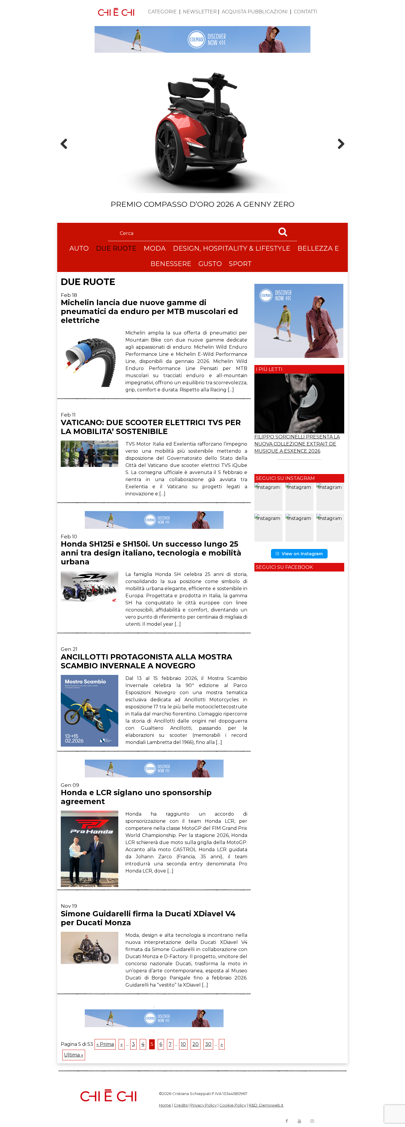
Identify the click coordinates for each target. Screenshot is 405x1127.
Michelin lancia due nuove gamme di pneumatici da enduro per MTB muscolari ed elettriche (149, 311)
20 (195, 1044)
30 (208, 1044)
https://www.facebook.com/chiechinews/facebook (286, 1121)
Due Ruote (116, 248)
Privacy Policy (203, 1105)
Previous (65, 154)
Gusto (210, 264)
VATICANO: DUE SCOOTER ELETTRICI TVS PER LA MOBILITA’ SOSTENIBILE (151, 427)
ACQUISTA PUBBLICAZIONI (255, 12)
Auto (79, 248)
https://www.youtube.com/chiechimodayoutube (299, 1121)
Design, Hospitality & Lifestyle (231, 248)
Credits (181, 1105)
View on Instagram (302, 553)
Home (165, 1105)
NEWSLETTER (200, 12)
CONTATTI (305, 12)
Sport (240, 264)
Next (339, 154)
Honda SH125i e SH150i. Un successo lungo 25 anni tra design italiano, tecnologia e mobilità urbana (151, 553)
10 (183, 1044)
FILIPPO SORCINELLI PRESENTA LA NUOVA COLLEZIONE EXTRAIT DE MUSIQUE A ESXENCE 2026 (297, 444)
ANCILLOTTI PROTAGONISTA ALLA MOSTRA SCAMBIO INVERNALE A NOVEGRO (146, 661)
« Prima (105, 1044)
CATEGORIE (162, 12)
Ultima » (73, 1055)
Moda (154, 248)
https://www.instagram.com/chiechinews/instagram (312, 1121)
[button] (268, 496)
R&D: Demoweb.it (266, 1105)
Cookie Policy (232, 1105)
